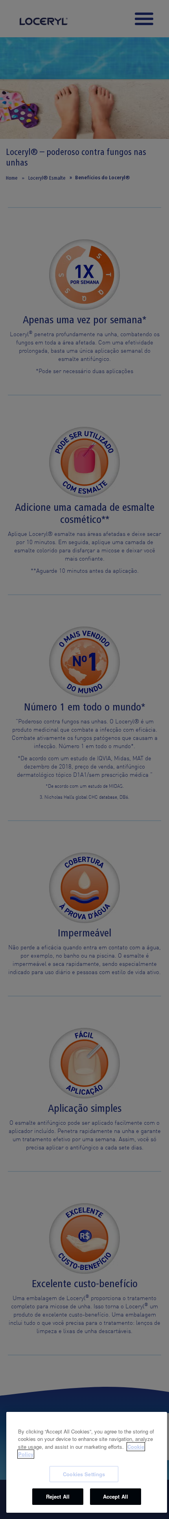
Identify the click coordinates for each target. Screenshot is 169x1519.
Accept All (115, 1496)
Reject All (58, 1496)
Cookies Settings (84, 1474)
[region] (86, 1462)
